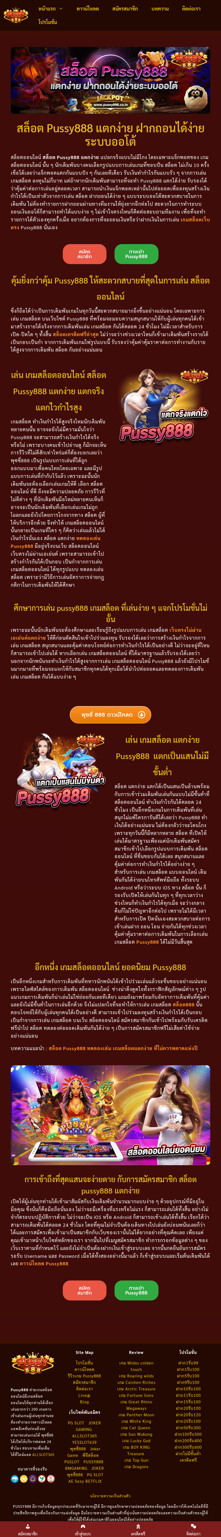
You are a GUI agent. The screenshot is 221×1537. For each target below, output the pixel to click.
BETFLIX (93, 1481)
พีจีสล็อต (91, 1455)
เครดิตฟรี (188, 1459)
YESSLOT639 (84, 1442)
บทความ (160, 8)
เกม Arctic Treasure (136, 1388)
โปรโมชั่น (48, 22)
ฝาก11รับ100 (188, 1395)
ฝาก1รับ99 (188, 1362)
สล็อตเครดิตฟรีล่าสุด (76, 334)
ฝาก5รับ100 (188, 1375)
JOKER (97, 1468)
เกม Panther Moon (136, 1414)
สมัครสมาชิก (125, 8)
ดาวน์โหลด (88, 8)
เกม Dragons (137, 1466)
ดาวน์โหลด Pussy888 (44, 1263)
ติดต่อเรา (191, 8)
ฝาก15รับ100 (188, 1401)
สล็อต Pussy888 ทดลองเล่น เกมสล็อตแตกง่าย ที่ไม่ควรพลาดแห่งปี (123, 1048)
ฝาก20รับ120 (188, 1414)
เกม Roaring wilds (136, 1375)
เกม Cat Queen (136, 1427)
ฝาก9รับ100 (188, 1382)
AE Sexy (76, 1481)
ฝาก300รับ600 (188, 1447)
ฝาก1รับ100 (188, 1369)
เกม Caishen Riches (137, 1382)
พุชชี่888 (75, 1474)
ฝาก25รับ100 (188, 1421)
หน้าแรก (47, 8)
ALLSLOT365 (43, 1454)
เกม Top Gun (137, 1459)
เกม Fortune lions (136, 1395)
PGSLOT (72, 1461)
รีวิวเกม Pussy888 (84, 1375)
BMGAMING (76, 1468)
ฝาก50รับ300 (188, 1427)
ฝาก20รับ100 (188, 1408)
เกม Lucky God (136, 1440)
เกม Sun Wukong (136, 1434)
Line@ (84, 1395)
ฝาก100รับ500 (188, 1434)
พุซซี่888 (78, 1448)
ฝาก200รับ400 (188, 1440)
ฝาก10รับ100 (188, 1388)
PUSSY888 (93, 1461)
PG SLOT (76, 1422)
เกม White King (136, 1421)
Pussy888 (147, 942)
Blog (84, 1401)
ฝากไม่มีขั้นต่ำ (188, 1453)
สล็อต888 (184, 1004)
